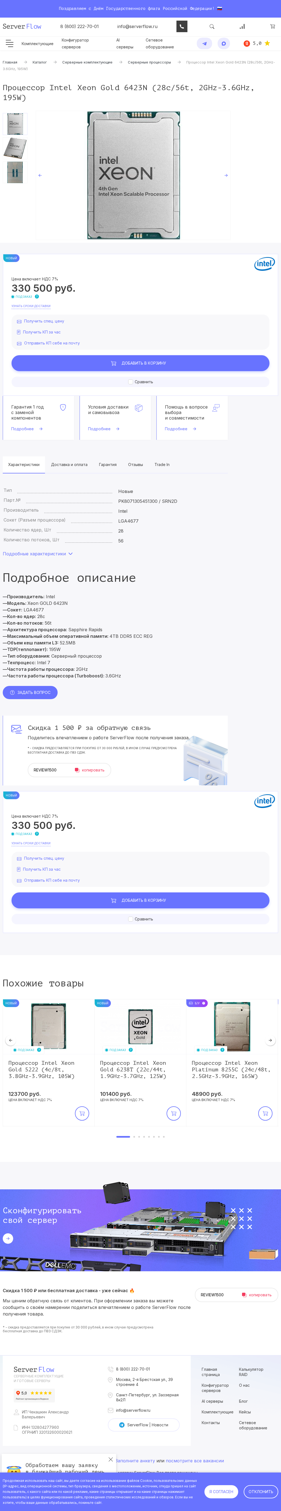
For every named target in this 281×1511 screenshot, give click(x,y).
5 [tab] (149, 1137)
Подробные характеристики (34, 553)
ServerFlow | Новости (147, 1424)
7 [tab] (159, 1137)
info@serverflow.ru (137, 26)
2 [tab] (134, 1137)
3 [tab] (139, 1137)
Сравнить (144, 381)
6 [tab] (154, 1137)
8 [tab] (164, 1137)
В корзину (144, 363)
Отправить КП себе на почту (52, 343)
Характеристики (24, 464)
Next (226, 175)
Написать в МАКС (224, 43)
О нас (244, 1385)
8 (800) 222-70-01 (79, 26)
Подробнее (22, 428)
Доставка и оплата (69, 464)
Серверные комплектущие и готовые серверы (39, 1378)
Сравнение (242, 26)
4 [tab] (144, 1137)
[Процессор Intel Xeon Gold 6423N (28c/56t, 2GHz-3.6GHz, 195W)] (133, 175)
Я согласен (221, 1491)
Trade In (162, 464)
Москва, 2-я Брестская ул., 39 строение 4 (144, 1382)
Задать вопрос (34, 692)
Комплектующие (38, 43)
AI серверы (212, 1401)
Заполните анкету (135, 1460)
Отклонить (261, 1491)
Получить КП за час (42, 332)
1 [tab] (123, 1137)
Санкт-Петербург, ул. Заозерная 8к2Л (147, 1397)
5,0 (257, 43)
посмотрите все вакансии (195, 1460)
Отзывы (135, 464)
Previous (40, 175)
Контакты (211, 1422)
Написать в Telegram (204, 43)
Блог (243, 1401)
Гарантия (108, 464)
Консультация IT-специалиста (181, 26)
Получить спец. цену (44, 321)
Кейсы (245, 1412)
